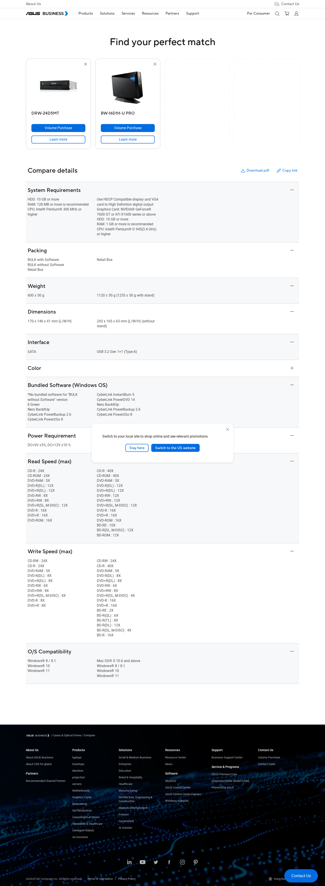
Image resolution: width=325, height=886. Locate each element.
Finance (124, 814)
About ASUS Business (39, 757)
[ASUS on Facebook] (169, 863)
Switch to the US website (175, 448)
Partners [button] (172, 13)
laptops (77, 757)
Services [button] (128, 13)
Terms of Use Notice (100, 878)
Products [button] (85, 13)
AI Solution (125, 827)
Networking (79, 804)
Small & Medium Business (135, 757)
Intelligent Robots (83, 830)
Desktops (78, 764)
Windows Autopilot (177, 800)
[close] (227, 429)
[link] (58, 140)
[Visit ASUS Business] (38, 735)
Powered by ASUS (223, 787)
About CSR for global (39, 764)
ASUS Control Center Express (183, 794)
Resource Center (175, 757)
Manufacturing (128, 790)
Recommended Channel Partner (45, 781)
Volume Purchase (269, 757)
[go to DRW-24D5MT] (58, 88)
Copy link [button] (289, 170)
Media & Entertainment (133, 807)
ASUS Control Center (178, 787)
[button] (277, 13)
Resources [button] (150, 13)
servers (77, 784)
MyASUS (170, 781)
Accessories (80, 837)
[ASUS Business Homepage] (47, 13)
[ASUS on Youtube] (142, 863)
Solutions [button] (107, 13)
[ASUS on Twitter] (155, 863)
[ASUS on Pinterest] (195, 863)
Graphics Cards (82, 797)
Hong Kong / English (286, 878)
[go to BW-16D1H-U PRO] (127, 88)
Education (125, 770)
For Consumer (258, 13)
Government (126, 821)
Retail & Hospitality (130, 777)
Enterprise (125, 764)
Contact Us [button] (290, 4)
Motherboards (81, 790)
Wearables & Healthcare (87, 823)
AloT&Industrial (82, 810)
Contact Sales (266, 764)
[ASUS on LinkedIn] (129, 863)
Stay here (137, 448)
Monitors (77, 770)
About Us (33, 4)
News (168, 764)
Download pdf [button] (258, 170)
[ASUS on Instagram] (182, 863)
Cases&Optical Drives (85, 817)
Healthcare (125, 784)
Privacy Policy (127, 878)
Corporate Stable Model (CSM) (230, 781)
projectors (78, 777)
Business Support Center (227, 757)
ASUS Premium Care (224, 774)
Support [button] (192, 13)
